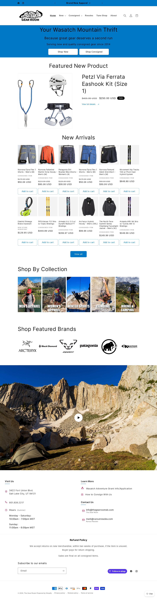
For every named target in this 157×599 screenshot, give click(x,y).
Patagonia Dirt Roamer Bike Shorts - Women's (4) (68, 172)
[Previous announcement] (55, 3)
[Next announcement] (102, 3)
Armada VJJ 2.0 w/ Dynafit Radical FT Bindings (67, 223)
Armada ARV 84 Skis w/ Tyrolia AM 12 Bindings (129, 223)
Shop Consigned (94, 52)
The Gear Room (30, 593)
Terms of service (87, 593)
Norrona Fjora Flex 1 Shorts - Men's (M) (27, 171)
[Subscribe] (63, 571)
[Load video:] (78, 417)
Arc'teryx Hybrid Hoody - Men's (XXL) (88, 222)
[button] (62, 15)
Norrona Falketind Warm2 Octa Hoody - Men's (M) (47, 172)
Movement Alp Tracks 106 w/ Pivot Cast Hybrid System (129, 172)
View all (78, 254)
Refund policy (73, 593)
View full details (89, 104)
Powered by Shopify (44, 593)
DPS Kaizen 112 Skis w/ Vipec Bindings (47, 222)
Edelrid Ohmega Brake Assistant (25, 222)
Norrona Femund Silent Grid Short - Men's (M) (107, 172)
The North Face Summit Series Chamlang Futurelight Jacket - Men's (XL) (108, 224)
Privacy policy (59, 593)
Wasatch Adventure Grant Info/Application (109, 488)
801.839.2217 (16, 502)
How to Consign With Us (98, 494)
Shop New (63, 52)
